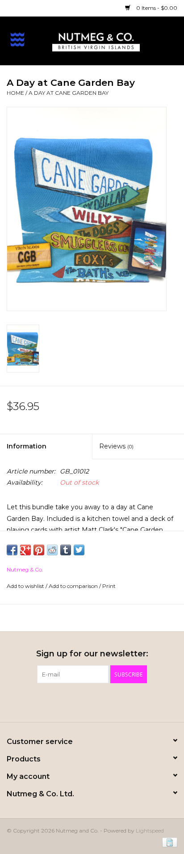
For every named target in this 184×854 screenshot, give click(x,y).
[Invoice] (168, 841)
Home (15, 92)
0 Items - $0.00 (156, 7)
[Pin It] (38, 550)
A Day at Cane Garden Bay (69, 92)
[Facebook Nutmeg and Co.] (76, 701)
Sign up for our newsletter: (92, 654)
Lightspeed (150, 830)
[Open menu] (17, 39)
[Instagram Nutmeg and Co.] (108, 701)
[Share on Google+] (25, 550)
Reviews (116, 446)
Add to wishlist (26, 586)
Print (109, 586)
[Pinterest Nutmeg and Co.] (92, 701)
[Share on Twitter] (79, 550)
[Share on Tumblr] (65, 550)
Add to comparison (74, 586)
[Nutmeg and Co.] (109, 40)
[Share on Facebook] (12, 550)
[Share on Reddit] (52, 550)
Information (26, 446)
